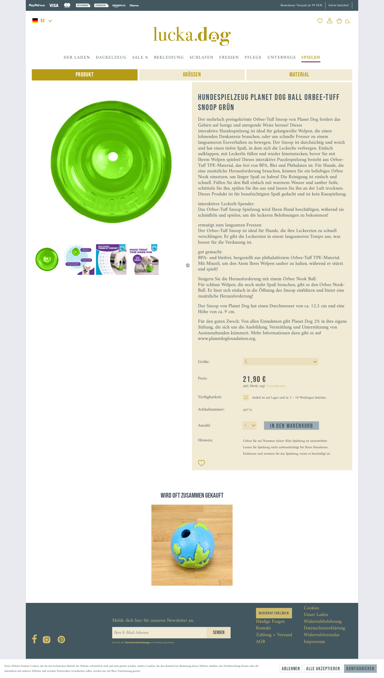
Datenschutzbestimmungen (137, 643)
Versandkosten (276, 386)
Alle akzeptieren (323, 669)
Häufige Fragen (270, 621)
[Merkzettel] (320, 19)
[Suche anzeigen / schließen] (348, 19)
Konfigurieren (360, 669)
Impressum (314, 642)
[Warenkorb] (339, 19)
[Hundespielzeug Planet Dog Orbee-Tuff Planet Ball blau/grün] (191, 545)
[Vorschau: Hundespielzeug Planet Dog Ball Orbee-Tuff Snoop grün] (47, 259)
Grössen (192, 74)
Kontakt (263, 628)
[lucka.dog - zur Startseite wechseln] (192, 36)
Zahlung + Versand (274, 635)
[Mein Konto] (330, 19)
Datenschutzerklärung (324, 628)
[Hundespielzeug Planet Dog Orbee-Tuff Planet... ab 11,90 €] (191, 545)
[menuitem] (320, 19)
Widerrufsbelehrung (323, 621)
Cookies (311, 608)
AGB (260, 642)
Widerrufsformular (322, 635)
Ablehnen (291, 669)
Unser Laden (316, 615)
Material (299, 74)
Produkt (85, 74)
